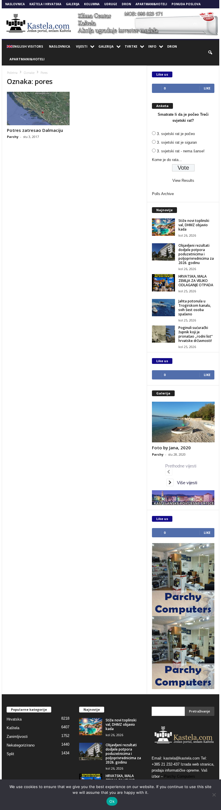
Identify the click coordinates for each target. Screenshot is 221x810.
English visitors (27, 46)
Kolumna (92, 4)
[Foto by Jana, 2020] (183, 422)
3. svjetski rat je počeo (176, 134)
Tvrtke (131, 46)
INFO (152, 46)
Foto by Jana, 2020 (171, 447)
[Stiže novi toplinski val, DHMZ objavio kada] (163, 227)
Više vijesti (185, 482)
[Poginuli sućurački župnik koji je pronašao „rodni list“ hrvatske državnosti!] (163, 334)
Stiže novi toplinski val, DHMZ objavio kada (193, 225)
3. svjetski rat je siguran (177, 142)
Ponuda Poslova (186, 4)
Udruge (110, 4)
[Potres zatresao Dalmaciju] (38, 108)
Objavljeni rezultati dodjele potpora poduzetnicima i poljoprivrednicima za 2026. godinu (196, 254)
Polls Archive (163, 194)
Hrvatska (14, 719)
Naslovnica (15, 4)
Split (10, 754)
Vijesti (81, 46)
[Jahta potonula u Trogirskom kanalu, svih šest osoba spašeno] (163, 307)
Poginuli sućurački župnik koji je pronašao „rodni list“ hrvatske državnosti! (195, 334)
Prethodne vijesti (182, 465)
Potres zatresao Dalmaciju (35, 130)
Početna (12, 73)
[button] (210, 52)
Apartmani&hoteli (151, 4)
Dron (126, 4)
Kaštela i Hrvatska (45, 4)
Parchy (12, 136)
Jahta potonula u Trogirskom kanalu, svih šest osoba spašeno (194, 308)
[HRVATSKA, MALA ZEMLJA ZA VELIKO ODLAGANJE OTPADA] (163, 282)
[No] (214, 795)
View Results (183, 180)
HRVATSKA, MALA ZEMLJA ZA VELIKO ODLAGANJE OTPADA (195, 280)
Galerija (72, 4)
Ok (112, 801)
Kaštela (13, 728)
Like (207, 88)
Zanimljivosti (17, 736)
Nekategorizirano (21, 745)
